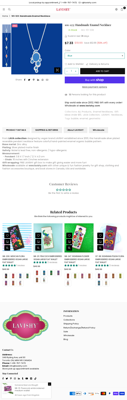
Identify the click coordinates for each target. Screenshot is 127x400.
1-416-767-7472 (69, 2)
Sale (15, 25)
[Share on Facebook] (25, 79)
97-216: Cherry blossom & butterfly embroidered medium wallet (108, 259)
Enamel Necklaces (103, 111)
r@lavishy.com (88, 2)
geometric (95, 118)
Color (67, 50)
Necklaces (116, 114)
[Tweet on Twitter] (29, 79)
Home (5, 16)
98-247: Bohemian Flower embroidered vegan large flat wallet (46, 259)
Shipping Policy (71, 323)
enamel (84, 118)
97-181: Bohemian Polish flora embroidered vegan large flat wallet (78, 259)
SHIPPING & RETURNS (46, 130)
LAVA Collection (91, 114)
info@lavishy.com (18, 365)
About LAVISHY (75, 130)
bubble (75, 118)
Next (59, 49)
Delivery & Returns (99, 64)
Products (68, 315)
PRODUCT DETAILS (16, 130)
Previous (14, 49)
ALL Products (84, 111)
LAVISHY (105, 114)
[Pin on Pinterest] (34, 79)
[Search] (9, 9)
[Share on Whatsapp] (43, 79)
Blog (66, 339)
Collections (69, 319)
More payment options (94, 87)
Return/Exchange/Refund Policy (79, 327)
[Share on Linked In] (38, 79)
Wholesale (98, 130)
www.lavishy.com (38, 165)
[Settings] (116, 9)
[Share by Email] (47, 79)
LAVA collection (18, 138)
